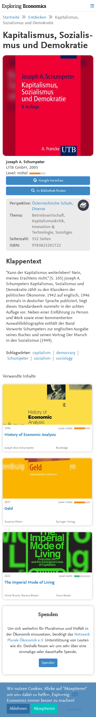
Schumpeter (17, 358)
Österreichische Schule (52, 203)
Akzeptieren (44, 708)
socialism (42, 358)
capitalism (42, 353)
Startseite (11, 17)
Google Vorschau (50, 180)
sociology (64, 358)
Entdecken (37, 17)
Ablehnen (18, 708)
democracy (65, 353)
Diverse (38, 209)
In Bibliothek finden (51, 191)
